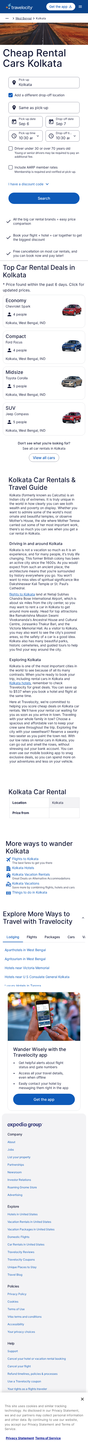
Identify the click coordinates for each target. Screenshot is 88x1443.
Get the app (44, 1099)
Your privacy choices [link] (21, 1331)
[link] (44, 861)
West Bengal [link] (23, 18)
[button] (44, 184)
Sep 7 (61, 123)
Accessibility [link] (16, 1324)
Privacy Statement (20, 1438)
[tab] (13, 937)
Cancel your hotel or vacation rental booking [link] (37, 1358)
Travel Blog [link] (15, 1274)
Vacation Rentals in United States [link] (29, 1222)
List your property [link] (19, 1157)
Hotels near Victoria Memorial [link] (27, 968)
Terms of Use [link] (16, 1309)
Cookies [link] (13, 1301)
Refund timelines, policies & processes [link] (32, 1373)
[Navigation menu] (80, 6)
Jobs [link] (11, 1149)
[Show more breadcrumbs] (7, 18)
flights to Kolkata (22, 594)
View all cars (44, 457)
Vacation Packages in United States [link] (31, 1229)
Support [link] (13, 1351)
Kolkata (25, 84)
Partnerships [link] (16, 1164)
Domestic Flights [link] (18, 1237)
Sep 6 (24, 123)
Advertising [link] (15, 1195)
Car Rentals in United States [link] (26, 1244)
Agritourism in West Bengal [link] (25, 959)
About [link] (11, 1142)
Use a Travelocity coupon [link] (24, 1381)
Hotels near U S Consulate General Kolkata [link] (37, 977)
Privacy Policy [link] (17, 1294)
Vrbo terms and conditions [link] (25, 1316)
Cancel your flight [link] (19, 1366)
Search (44, 198)
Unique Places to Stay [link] (22, 1267)
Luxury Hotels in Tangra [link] (23, 986)
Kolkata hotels (20, 683)
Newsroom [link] (15, 1172)
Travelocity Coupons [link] (21, 1259)
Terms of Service (48, 1438)
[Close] (82, 1399)
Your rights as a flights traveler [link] (27, 1389)
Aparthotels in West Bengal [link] (25, 950)
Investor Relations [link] (19, 1179)
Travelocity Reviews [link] (21, 1252)
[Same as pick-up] (44, 107)
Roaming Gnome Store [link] (22, 1187)
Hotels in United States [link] (23, 1214)
